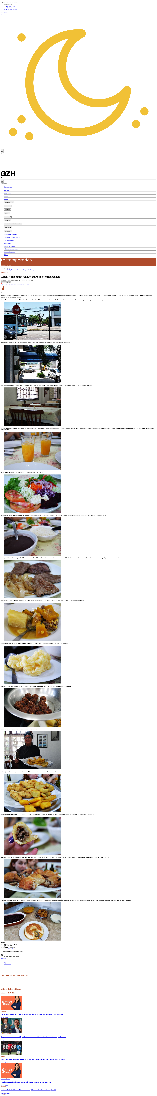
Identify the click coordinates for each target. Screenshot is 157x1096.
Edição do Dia (7, 193)
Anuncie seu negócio (9, 246)
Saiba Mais (3, 958)
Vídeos (6, 199)
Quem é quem (7, 243)
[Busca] (2, 152)
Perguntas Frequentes (9, 252)
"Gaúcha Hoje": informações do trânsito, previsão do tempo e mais (21, 269)
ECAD (6, 255)
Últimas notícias (8, 187)
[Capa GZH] (78, 159)
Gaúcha (6, 196)
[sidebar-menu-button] (2, 150)
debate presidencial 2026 (10, 9)
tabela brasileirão (8, 7)
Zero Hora (6, 190)
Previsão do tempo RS (9, 6)
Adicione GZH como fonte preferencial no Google (16, 284)
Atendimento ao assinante (10, 234)
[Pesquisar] (2, 181)
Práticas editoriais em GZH (11, 249)
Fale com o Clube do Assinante (12, 237)
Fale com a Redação (9, 240)
